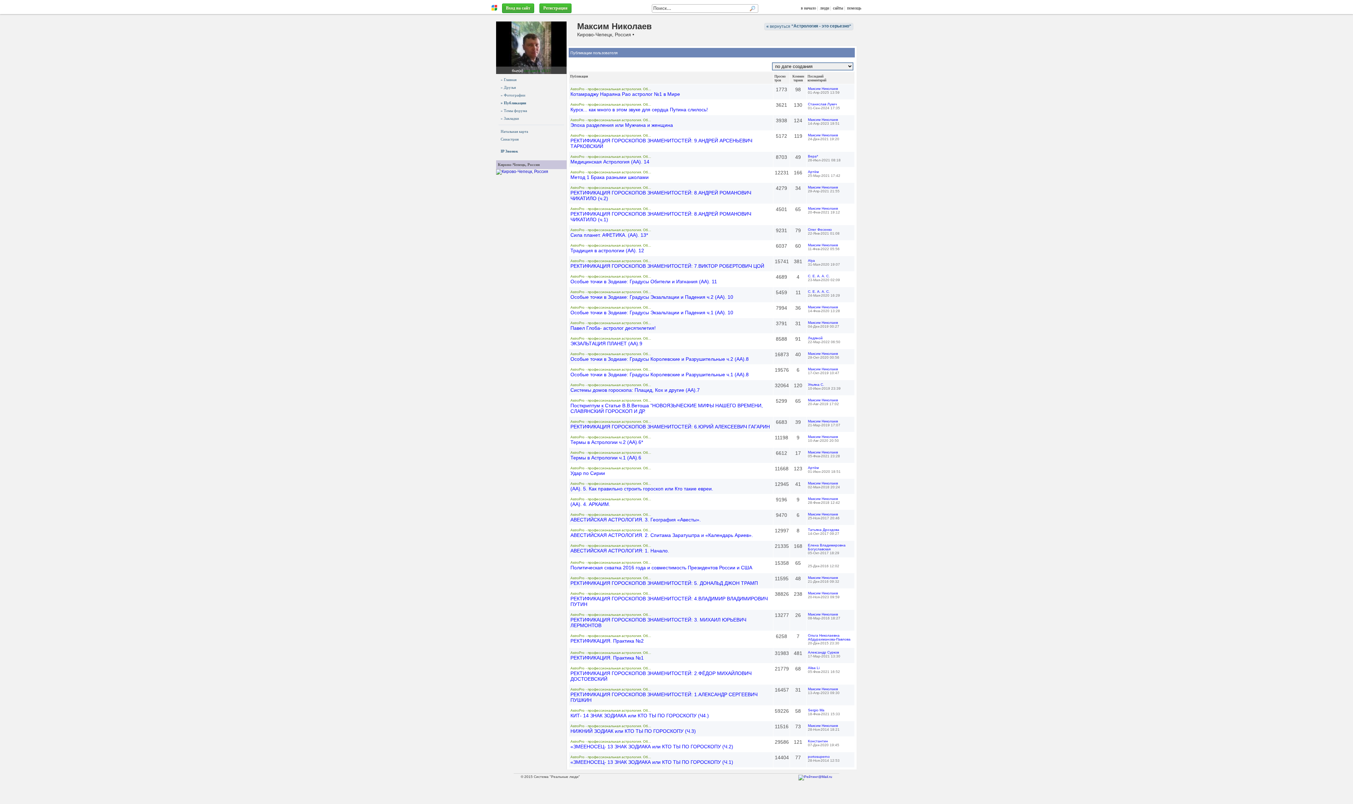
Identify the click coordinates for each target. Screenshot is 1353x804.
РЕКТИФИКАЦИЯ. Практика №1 (607, 658)
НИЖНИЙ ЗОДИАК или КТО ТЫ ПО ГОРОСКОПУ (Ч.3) (633, 731)
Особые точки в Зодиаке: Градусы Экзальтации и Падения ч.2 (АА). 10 (651, 297)
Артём (813, 172)
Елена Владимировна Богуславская (827, 547)
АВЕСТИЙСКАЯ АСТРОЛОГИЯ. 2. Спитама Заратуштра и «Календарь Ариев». (661, 535)
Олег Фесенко (820, 229)
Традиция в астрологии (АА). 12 (607, 250)
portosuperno (819, 757)
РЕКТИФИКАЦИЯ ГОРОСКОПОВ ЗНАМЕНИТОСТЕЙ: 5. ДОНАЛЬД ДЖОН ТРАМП (664, 583)
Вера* (813, 156)
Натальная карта (514, 131)
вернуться (808, 26)
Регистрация (555, 8)
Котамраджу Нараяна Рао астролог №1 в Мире (625, 94)
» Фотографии (513, 95)
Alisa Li (814, 668)
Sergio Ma (816, 710)
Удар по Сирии (587, 473)
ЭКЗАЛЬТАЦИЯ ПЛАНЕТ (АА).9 (606, 343)
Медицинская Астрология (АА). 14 (609, 162)
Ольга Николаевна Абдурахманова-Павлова (829, 637)
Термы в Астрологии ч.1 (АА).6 (605, 457)
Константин (818, 741)
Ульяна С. (816, 384)
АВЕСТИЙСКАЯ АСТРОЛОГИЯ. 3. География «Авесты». (635, 519)
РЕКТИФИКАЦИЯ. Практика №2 (607, 641)
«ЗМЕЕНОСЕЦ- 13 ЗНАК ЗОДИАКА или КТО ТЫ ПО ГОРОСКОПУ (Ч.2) (651, 746)
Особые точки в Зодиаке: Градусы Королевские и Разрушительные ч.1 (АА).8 (659, 374)
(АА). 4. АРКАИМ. (590, 504)
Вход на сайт (518, 8)
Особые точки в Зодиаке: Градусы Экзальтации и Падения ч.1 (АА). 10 (651, 312)
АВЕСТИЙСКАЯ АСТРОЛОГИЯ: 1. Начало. (619, 550)
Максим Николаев (823, 89)
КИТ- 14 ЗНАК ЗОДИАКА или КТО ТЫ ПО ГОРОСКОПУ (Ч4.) (639, 715)
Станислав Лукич (822, 104)
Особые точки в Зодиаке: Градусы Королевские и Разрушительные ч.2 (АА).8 (659, 359)
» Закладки (510, 118)
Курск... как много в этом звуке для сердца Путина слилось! (639, 109)
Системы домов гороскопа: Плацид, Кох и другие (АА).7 (635, 390)
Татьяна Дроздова (823, 530)
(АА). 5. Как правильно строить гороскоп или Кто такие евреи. (641, 488)
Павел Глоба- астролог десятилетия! (613, 328)
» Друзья (508, 87)
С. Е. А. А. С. (819, 276)
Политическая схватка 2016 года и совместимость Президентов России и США (661, 567)
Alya (811, 260)
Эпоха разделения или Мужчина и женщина (621, 125)
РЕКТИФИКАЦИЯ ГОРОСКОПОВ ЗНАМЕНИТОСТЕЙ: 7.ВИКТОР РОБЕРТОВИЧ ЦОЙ (667, 266)
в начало (808, 8)
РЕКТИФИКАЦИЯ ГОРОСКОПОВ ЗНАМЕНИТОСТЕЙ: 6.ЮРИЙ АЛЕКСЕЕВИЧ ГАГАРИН (670, 426)
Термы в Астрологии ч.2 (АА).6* (606, 442)
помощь (854, 8)
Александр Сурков (823, 652)
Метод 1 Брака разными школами (609, 177)
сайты (838, 8)
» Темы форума (514, 111)
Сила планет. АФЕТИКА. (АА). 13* (609, 235)
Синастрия (510, 139)
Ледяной (815, 338)
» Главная (509, 80)
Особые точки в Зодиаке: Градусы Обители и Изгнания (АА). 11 (643, 281)
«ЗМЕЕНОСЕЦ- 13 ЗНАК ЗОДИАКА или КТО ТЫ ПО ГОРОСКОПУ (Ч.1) (651, 762)
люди (824, 8)
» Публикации (513, 103)
